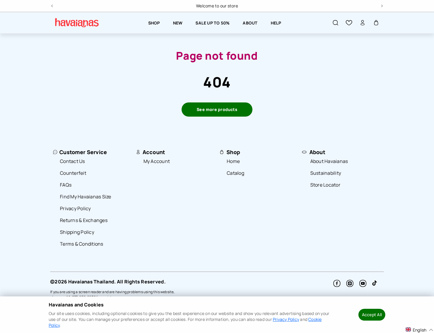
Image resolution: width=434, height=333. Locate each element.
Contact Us (72, 161)
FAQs (65, 185)
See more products (217, 109)
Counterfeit (73, 173)
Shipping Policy (77, 232)
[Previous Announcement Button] (52, 5)
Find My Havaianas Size (85, 196)
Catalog (235, 173)
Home (233, 161)
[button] (335, 22)
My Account (156, 161)
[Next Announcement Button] (381, 5)
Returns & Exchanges (83, 220)
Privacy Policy (75, 208)
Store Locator (325, 185)
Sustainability (325, 173)
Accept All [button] (372, 314)
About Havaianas (329, 161)
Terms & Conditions (81, 244)
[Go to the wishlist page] (349, 22)
